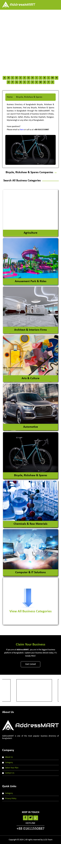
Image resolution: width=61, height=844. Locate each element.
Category (9, 762)
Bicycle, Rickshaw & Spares (30, 475)
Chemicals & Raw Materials (30, 523)
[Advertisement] (30, 42)
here (22, 130)
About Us (9, 757)
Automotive (30, 426)
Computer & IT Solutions (30, 572)
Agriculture (30, 232)
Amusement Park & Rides (30, 281)
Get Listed (30, 664)
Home (10, 97)
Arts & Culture (30, 378)
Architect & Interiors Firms (30, 329)
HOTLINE (30, 826)
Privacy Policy (10, 798)
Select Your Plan (11, 768)
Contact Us (9, 773)
